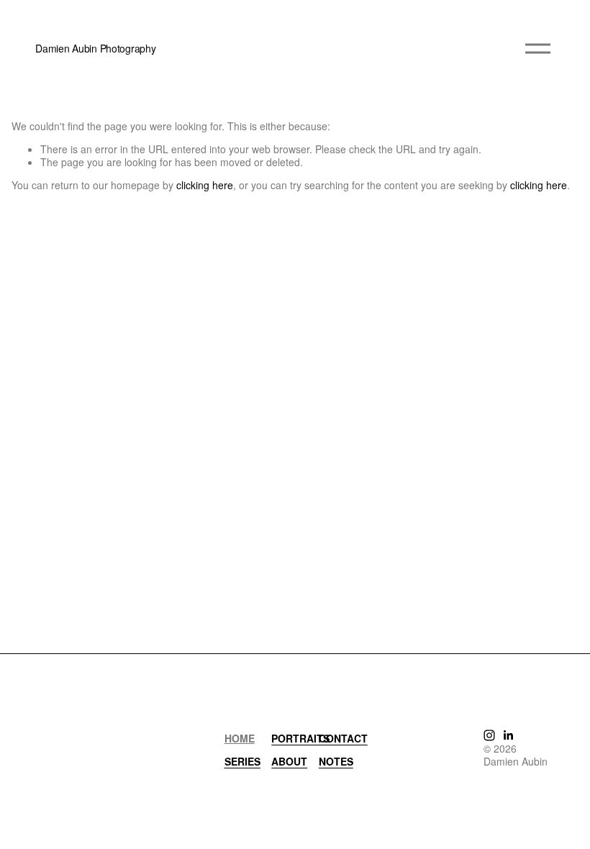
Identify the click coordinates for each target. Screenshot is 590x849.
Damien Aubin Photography (95, 48)
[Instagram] (489, 735)
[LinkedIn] (508, 735)
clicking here (204, 185)
